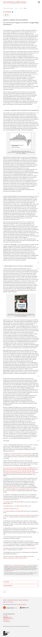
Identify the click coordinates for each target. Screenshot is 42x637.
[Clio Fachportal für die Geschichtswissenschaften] (24, 608)
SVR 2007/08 (6, 502)
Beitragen (25, 600)
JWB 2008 (18, 502)
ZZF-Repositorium (6, 621)
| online (7, 617)
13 (35, 365)
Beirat (15, 600)
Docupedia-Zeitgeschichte (8, 618)
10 (16, 332)
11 (36, 347)
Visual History (6, 620)
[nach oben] (40, 635)
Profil (4, 600)
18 (30, 438)
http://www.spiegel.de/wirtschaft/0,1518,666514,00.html (15, 558)
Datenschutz (11, 602)
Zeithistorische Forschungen (8, 8)
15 (32, 390)
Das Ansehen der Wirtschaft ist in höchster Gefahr (20, 453)
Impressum (5, 602)
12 (28, 359)
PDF (8, 15)
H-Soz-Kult (5, 615)
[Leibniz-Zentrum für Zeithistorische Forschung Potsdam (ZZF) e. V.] (6, 635)
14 (27, 386)
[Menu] (39, 2)
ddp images (19, 316)
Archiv (16, 8)
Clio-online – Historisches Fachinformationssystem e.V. (18, 565)
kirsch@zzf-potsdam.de (9, 570)
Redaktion (10, 600)
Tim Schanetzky (7, 12)
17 (31, 427)
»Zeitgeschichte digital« (21, 604)
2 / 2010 (20, 8)
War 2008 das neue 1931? (12, 487)
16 (16, 394)
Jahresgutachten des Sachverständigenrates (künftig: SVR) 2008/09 (18, 468)
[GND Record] (12, 12)
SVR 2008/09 (6, 506)
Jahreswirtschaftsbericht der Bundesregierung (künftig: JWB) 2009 (17, 469)
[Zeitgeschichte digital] (11, 608)
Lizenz (4, 591)
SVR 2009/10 (21, 506)
